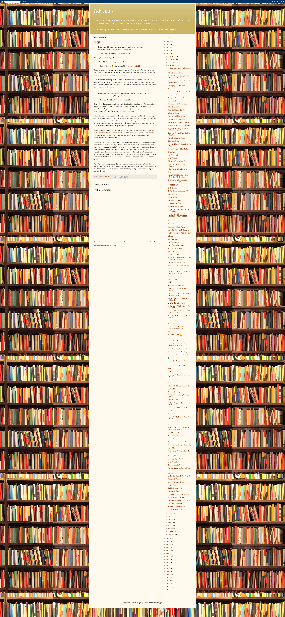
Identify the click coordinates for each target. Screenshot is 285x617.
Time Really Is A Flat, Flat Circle (178, 494)
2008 (168, 578)
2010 (168, 571)
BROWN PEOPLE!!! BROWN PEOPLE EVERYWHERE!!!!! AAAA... (178, 216)
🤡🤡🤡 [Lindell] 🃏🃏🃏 (176, 303)
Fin (169, 332)
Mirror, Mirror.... (173, 224)
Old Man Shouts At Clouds (176, 506)
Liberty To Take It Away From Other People (179, 418)
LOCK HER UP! (173, 185)
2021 (168, 538)
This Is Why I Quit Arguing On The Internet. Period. (179, 294)
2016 (168, 553)
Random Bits (172, 389)
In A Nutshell (172, 101)
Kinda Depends (172, 188)
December (171, 56)
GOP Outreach (172, 369)
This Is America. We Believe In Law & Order (179, 469)
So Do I (170, 372)
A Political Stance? (174, 113)
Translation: (171, 425)
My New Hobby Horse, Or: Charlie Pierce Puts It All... (179, 429)
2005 (168, 587)
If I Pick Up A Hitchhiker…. (177, 341)
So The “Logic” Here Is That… (177, 497)
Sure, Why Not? (173, 155)
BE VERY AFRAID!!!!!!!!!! (177, 366)
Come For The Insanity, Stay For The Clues (179, 317)
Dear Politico (172, 221)
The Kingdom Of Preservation (177, 104)
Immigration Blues (173, 491)
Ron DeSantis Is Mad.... (175, 433)
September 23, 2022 (125, 53)
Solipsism (171, 251)
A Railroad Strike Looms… (176, 509)
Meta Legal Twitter (174, 456)
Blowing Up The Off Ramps (176, 86)
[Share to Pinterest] (127, 177)
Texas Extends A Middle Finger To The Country (179, 452)
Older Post (153, 242)
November (171, 59)
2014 (168, 559)
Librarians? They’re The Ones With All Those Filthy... (179, 312)
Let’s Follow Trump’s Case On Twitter (177, 165)
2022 (168, 53)
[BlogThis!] (121, 177)
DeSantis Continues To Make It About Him (177, 299)
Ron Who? (171, 473)
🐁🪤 (169, 282)
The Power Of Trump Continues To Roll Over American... (179, 272)
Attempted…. (172, 422)
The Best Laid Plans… (175, 383)
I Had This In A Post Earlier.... (177, 169)
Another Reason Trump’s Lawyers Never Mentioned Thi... (178, 328)
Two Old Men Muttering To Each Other (178, 396)
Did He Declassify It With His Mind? (179, 233)
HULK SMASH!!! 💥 (175, 335)
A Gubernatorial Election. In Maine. (179, 408)
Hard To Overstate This (175, 488)
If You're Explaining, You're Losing (179, 386)
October (170, 62)
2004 (168, 590)
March (170, 528)
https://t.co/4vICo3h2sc (125, 96)
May (169, 522)
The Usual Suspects (174, 242)
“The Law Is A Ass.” (174, 479)
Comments (171, 324)
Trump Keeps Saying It (175, 503)
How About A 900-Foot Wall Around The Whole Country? (179, 258)
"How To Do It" (173, 436)
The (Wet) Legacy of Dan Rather (178, 149)
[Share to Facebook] (125, 177)
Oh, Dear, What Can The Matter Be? (179, 125)
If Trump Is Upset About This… (178, 161)
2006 (168, 584)
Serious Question (173, 197)
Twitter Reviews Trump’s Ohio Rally (179, 445)
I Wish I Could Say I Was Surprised (179, 500)
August (170, 513)
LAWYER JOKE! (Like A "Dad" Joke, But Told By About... (178, 176)
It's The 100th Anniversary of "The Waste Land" (179, 210)
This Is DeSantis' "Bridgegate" (177, 349)
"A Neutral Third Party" (175, 459)
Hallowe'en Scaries (173, 141)
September (171, 65)
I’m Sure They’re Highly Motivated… (175, 404)
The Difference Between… (176, 245)
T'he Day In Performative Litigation (179, 352)
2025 (168, 44)
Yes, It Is (170, 268)
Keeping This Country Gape (176, 262)
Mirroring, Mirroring (174, 200)
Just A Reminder (173, 462)
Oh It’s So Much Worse (175, 248)
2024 (168, 47)
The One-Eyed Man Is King (176, 116)
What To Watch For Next (175, 321)
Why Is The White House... (176, 482)
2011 (168, 568)
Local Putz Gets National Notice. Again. (178, 289)
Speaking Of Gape (173, 254)
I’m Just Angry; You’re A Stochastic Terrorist (179, 69)
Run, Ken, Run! (173, 194)
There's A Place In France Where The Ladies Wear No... (179, 82)
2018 (168, 547)
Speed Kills (171, 448)
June (169, 519)
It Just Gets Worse (173, 338)
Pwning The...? (172, 485)
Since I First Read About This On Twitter (178, 362)
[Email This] (119, 177)
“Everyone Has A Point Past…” (177, 98)
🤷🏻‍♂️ (168, 358)
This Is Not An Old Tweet (176, 73)
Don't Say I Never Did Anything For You (179, 145)
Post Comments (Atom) (109, 246)
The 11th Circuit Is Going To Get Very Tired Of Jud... (178, 77)
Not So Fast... (172, 152)
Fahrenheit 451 (172, 380)
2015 (168, 556)
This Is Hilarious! (173, 107)
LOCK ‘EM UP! (173, 400)
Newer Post (97, 242)
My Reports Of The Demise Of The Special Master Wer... (179, 307)
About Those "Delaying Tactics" (178, 355)
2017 (168, 550)
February (171, 531)
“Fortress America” (174, 465)
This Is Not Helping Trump (176, 138)
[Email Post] (114, 177)
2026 (168, 41)
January (170, 534)
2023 (168, 50)
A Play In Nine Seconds (175, 206)
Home (125, 242)
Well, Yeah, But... (173, 239)
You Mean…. (172, 411)
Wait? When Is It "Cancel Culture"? (179, 92)
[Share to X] (123, 177)
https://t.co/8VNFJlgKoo (122, 49)
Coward (170, 172)
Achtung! (170, 236)
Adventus (104, 10)
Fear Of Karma (172, 439)
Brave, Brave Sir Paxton (175, 95)
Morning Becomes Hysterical (177, 442)
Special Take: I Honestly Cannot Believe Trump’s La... (178, 345)
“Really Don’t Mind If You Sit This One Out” (179, 134)
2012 (168, 565)
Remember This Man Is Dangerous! (179, 230)
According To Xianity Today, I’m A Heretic (179, 376)
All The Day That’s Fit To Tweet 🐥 (179, 476)
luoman (146, 603)
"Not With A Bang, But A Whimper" (179, 122)
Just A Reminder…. (174, 158)
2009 (168, 575)
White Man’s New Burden (176, 285)
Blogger (159, 603)
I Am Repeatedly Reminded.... (177, 119)
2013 (168, 562)
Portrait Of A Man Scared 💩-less (178, 265)
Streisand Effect (172, 279)
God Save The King (174, 392)
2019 (168, 544)
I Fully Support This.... (175, 203)
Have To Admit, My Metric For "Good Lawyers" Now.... (178, 181)
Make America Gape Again (176, 227)
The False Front (173, 414)
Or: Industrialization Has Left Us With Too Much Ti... (178, 129)
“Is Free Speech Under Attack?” (178, 191)
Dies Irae (170, 89)
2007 (168, 581)
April (170, 525)
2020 (168, 541)
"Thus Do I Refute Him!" (176, 110)
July (169, 516)
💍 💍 (170, 276)
